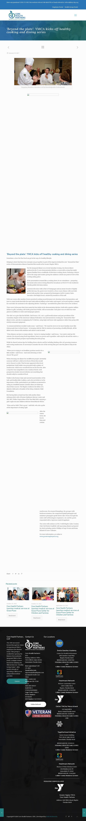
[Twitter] (69, 816)
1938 (67, 717)
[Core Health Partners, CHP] (17, 14)
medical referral (37, 2)
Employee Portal (57, 7)
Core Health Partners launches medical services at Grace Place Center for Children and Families (42, 609)
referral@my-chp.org (71, 2)
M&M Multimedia (51, 816)
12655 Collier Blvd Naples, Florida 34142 (67, 687)
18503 (67, 746)
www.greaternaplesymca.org (49, 536)
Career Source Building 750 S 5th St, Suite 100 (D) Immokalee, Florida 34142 (66, 737)
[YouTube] (72, 816)
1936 (67, 663)
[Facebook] (66, 816)
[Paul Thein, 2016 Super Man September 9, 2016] (2, 812)
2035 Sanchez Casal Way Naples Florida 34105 (66, 657)
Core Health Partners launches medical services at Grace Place (18, 608)
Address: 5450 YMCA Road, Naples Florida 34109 (67, 801)
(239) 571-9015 (24, 2)
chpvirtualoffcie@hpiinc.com (34, 672)
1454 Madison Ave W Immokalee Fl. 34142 (66, 770)
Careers (17, 681)
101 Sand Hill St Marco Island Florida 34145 (67, 710)
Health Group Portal (71, 7)
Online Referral (36, 704)
